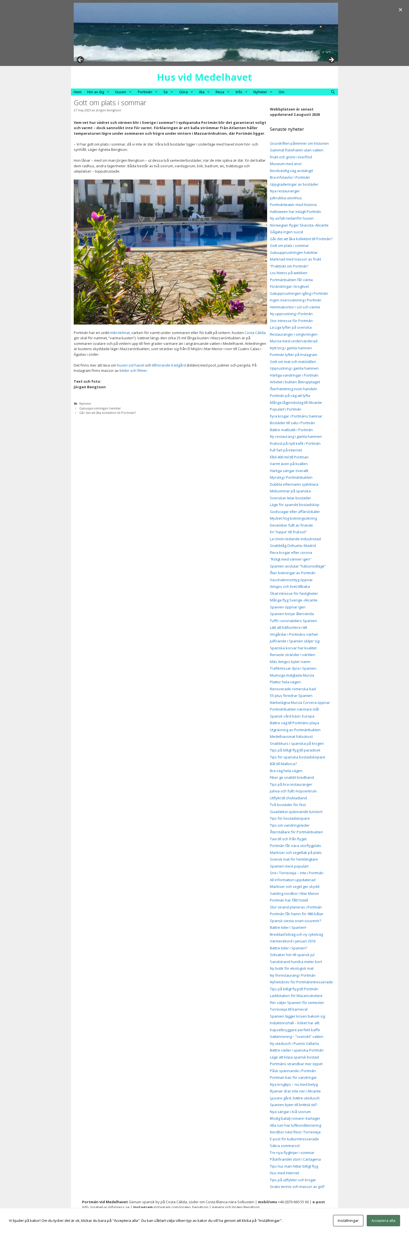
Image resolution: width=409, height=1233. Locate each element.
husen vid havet (130, 365)
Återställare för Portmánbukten (296, 831)
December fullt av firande (291, 525)
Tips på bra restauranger (291, 784)
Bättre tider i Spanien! (288, 927)
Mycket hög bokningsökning (293, 518)
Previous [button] (81, 58)
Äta (201, 91)
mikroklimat (120, 332)
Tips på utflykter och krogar (293, 1179)
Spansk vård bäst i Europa (292, 716)
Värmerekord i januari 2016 (293, 941)
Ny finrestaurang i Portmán (293, 975)
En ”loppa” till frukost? (288, 531)
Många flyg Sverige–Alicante (293, 600)
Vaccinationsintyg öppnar (291, 579)
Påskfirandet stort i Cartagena (295, 1159)
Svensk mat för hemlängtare (294, 859)
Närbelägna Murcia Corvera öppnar (300, 702)
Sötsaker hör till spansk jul (292, 954)
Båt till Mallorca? (283, 763)
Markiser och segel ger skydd (294, 886)
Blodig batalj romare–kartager (295, 1118)
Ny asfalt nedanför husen (292, 218)
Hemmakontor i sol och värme (295, 307)
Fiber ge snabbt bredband (292, 777)
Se (165, 91)
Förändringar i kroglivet (289, 286)
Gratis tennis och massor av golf (297, 1186)
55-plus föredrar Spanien (291, 695)
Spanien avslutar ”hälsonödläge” (298, 566)
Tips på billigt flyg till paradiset (295, 750)
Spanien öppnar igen (287, 607)
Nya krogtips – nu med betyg (294, 1084)
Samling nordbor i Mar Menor (294, 893)
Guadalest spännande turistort (296, 811)
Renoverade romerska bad (293, 688)
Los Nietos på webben (288, 272)
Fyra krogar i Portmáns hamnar (296, 416)
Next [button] (331, 60)
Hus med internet (284, 1172)
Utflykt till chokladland (288, 797)
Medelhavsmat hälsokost (291, 736)
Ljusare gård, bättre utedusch (295, 1098)
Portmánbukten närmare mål (294, 709)
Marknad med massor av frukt (295, 259)
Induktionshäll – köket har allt (294, 1022)
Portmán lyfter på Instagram (293, 354)
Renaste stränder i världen (292, 654)
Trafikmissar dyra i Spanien (293, 668)
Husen (120, 91)
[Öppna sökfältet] (333, 92)
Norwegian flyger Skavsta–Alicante (299, 225)
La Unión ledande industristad (295, 538)
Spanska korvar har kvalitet (293, 647)
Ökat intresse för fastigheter (294, 593)
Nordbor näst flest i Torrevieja (295, 1131)
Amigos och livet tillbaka (290, 586)
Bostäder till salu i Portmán (292, 422)
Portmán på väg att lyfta (290, 395)
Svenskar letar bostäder (290, 497)
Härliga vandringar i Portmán (294, 375)
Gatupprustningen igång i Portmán (299, 293)
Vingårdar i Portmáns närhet (294, 634)
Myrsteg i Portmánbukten (291, 477)
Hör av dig (95, 91)
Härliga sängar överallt (289, 470)
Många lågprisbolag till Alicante (296, 402)
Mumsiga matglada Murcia (292, 675)
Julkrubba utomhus (286, 197)
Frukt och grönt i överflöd (291, 156)
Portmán (145, 91)
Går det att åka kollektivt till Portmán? (107, 413)
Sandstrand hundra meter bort (296, 961)
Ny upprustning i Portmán (291, 313)
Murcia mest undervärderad (293, 340)
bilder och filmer (133, 370)
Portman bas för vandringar (293, 1077)
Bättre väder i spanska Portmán (297, 1050)
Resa (220, 91)
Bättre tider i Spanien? (288, 947)
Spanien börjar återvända (292, 613)
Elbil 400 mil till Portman (289, 457)
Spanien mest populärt (289, 866)
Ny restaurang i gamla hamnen (296, 436)
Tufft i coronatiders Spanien (293, 620)
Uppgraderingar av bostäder (294, 184)
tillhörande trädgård (169, 365)
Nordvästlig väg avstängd (291, 170)
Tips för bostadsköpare (290, 818)
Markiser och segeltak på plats (296, 852)
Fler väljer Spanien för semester (297, 1002)
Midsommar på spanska (290, 490)
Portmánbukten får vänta (291, 279)
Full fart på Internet (286, 450)
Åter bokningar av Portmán (293, 572)
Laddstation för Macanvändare (296, 995)
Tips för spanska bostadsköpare (297, 757)
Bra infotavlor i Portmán (290, 177)
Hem (78, 91)
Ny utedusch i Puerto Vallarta (294, 1043)
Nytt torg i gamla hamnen (291, 347)
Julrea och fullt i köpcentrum (293, 791)
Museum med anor (286, 163)
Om (281, 91)
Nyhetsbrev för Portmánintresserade (301, 981)
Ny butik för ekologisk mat (292, 968)
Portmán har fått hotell (289, 900)
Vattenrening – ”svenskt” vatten (296, 1036)
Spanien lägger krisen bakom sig (297, 1016)
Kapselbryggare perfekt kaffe (295, 1029)
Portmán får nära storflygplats (295, 845)
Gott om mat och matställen (293, 361)
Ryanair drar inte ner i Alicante (295, 1091)
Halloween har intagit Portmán (295, 211)
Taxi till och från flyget (288, 838)
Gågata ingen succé (286, 231)
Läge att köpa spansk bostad (294, 1057)
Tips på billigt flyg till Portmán (294, 988)
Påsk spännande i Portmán (293, 1070)
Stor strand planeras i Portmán (296, 907)
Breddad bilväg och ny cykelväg (296, 934)
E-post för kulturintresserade (294, 1138)
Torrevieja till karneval (288, 1009)
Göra (183, 91)
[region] (206, 32)
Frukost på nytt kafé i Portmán (295, 443)
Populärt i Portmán (285, 409)
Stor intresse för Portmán (291, 320)
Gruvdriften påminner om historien (299, 143)
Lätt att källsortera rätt (288, 627)
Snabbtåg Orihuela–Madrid (293, 545)
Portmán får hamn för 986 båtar (296, 913)
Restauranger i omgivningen (293, 334)
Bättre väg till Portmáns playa (294, 722)
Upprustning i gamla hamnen (294, 368)
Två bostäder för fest (288, 804)
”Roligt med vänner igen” (290, 559)
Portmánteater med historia (293, 204)
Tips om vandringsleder (290, 825)
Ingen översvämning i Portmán (295, 300)
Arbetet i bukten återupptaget (295, 381)
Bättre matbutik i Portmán (291, 429)
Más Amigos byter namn (290, 661)
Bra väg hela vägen (286, 770)
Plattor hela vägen (285, 681)
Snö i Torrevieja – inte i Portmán (296, 872)
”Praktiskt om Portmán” (289, 266)
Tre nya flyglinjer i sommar (292, 1152)
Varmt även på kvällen (289, 463)
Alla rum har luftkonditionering (295, 1125)
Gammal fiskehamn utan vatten (296, 150)
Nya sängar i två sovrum (290, 1111)
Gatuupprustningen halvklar (100, 408)
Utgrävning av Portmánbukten (295, 729)
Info (239, 91)
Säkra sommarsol (285, 1145)
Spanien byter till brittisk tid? (293, 1104)
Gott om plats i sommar (289, 245)
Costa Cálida (255, 332)
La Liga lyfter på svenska (291, 327)
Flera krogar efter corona (291, 552)
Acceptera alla (383, 1220)
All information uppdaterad (293, 879)
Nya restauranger (285, 190)
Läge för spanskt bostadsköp (294, 504)
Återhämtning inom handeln (293, 388)
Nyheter (260, 91)
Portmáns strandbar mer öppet (296, 1063)
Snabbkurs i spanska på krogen (297, 743)
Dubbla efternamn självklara (294, 484)
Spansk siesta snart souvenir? (295, 920)
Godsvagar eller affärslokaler (295, 511)
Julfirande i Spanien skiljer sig (294, 640)
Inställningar (348, 1220)
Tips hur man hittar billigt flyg (294, 1166)
